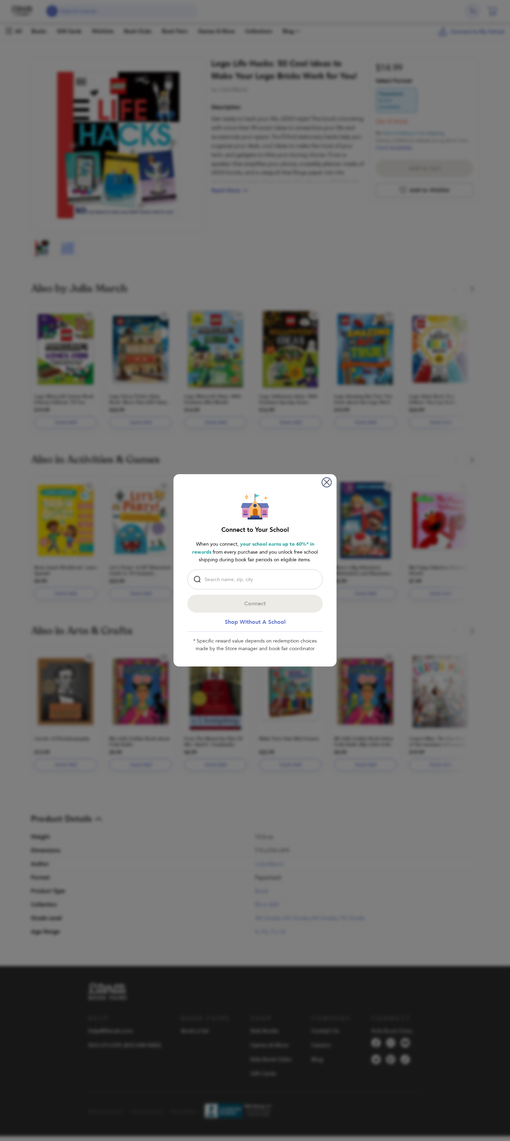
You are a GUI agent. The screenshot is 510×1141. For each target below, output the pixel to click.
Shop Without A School (255, 622)
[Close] (327, 482)
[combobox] (257, 579)
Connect (255, 603)
